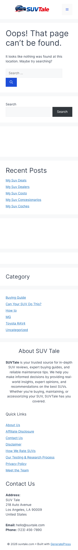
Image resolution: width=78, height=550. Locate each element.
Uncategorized (17, 330)
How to (11, 310)
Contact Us (14, 438)
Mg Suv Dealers (18, 187)
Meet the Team (17, 470)
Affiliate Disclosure (20, 431)
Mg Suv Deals (16, 180)
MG (8, 317)
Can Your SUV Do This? (23, 304)
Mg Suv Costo (16, 193)
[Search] (11, 82)
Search (11, 104)
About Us (13, 425)
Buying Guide (16, 297)
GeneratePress (61, 544)
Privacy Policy (16, 464)
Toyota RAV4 (15, 323)
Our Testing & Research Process (30, 457)
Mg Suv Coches (17, 206)
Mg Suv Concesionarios (23, 200)
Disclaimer (13, 444)
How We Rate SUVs (21, 451)
